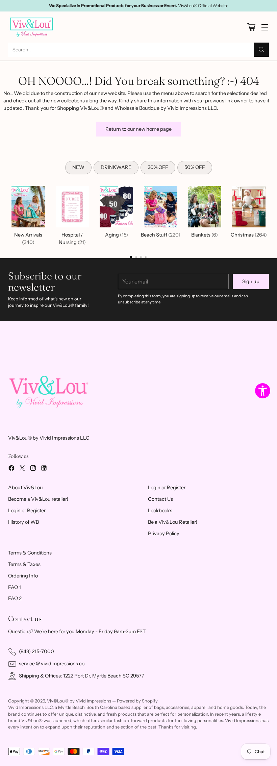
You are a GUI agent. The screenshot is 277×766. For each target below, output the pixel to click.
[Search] (261, 50)
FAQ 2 (15, 598)
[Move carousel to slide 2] (136, 257)
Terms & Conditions (30, 553)
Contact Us (160, 499)
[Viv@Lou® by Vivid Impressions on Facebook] (11, 469)
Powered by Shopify (137, 700)
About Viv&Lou (25, 488)
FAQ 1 (14, 587)
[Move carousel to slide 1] (131, 257)
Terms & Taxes (24, 564)
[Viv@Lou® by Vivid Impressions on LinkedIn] (44, 469)
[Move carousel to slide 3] (141, 257)
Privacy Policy (163, 533)
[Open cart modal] (251, 27)
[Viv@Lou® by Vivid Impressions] (31, 27)
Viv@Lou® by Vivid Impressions (79, 700)
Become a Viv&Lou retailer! (38, 499)
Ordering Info (23, 576)
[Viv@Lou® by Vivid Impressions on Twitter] (22, 469)
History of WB (23, 522)
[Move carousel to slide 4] (146, 257)
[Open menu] (265, 27)
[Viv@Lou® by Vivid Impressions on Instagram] (33, 469)
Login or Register (27, 511)
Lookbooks (160, 511)
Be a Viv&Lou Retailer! (172, 522)
